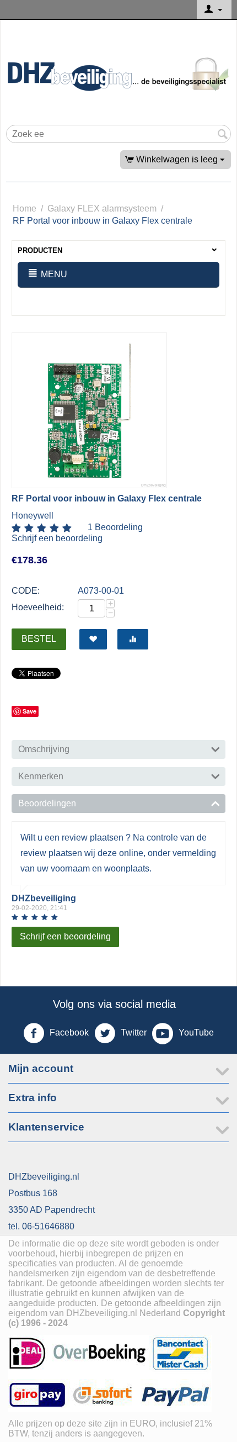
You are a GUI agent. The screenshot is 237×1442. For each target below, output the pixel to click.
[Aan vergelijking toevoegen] (132, 639)
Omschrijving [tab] (43, 749)
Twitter (132, 1032)
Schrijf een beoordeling (57, 538)
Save (29, 711)
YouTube (195, 1032)
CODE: (26, 590)
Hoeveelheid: (38, 607)
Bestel (38, 638)
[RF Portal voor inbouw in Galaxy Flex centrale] (89, 410)
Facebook (68, 1032)
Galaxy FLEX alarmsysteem (102, 208)
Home (24, 208)
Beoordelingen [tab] (47, 803)
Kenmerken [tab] (40, 776)
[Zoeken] (222, 135)
